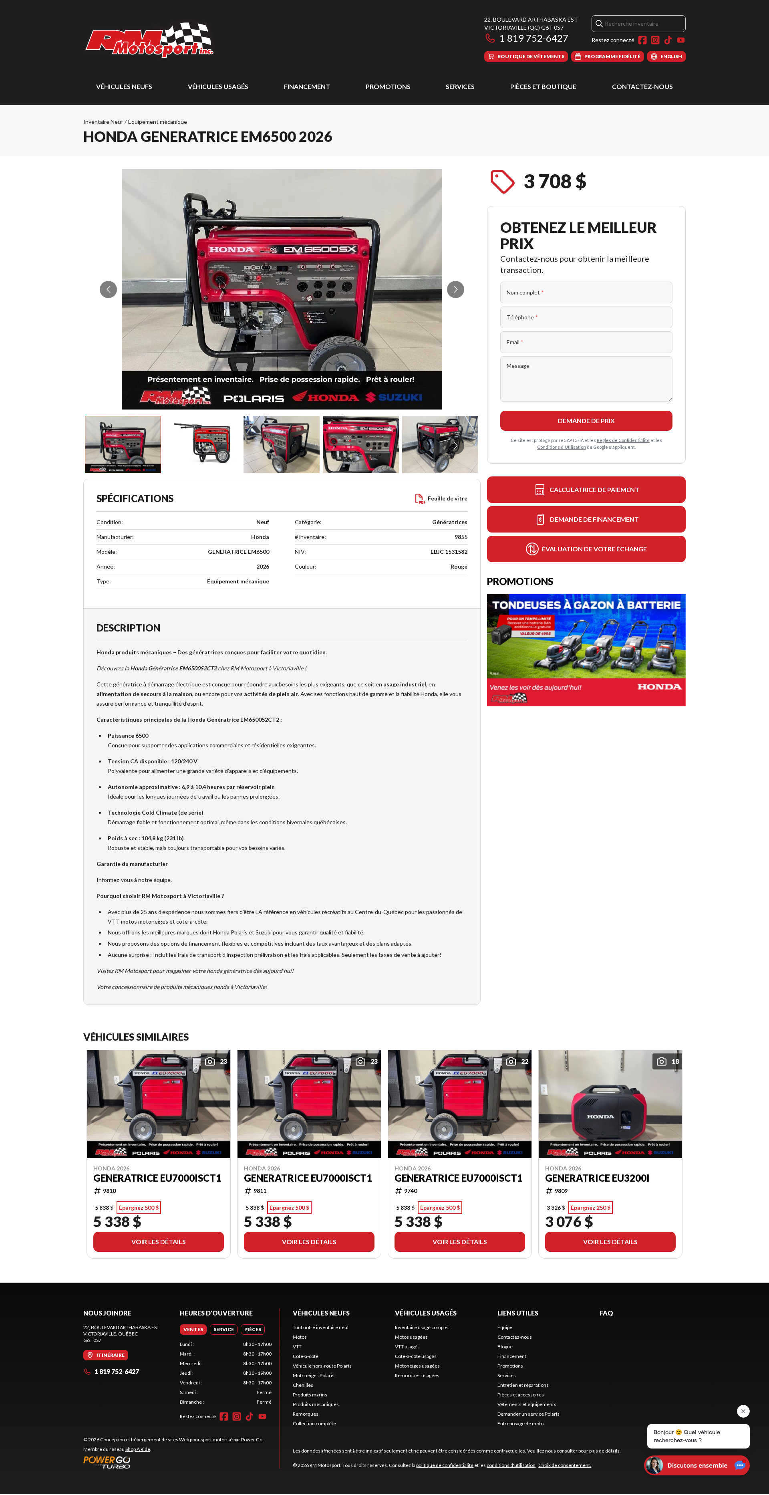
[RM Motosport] (152, 39)
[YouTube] (681, 40)
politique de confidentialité (444, 1465)
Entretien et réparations (523, 1385)
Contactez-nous (642, 86)
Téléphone (522, 317)
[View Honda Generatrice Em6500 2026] (123, 444)
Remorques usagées (417, 1375)
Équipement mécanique (157, 121)
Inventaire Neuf (103, 121)
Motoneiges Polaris (313, 1375)
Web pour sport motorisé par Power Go (220, 1439)
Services (460, 86)
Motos (300, 1337)
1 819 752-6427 (533, 38)
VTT (297, 1347)
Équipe (504, 1327)
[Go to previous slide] (108, 289)
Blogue (505, 1347)
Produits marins (310, 1395)
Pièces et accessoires (520, 1395)
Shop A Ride (137, 1449)
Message (518, 365)
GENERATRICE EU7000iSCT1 (157, 1178)
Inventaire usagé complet (422, 1327)
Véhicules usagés (218, 86)
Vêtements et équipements (526, 1404)
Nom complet (525, 292)
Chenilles (303, 1385)
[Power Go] (173, 1462)
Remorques (305, 1414)
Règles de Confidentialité (623, 440)
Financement (307, 86)
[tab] (193, 1329)
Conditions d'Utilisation (561, 447)
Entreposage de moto (520, 1423)
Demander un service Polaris (528, 1414)
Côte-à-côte (305, 1356)
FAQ (606, 1313)
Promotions (388, 86)
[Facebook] (642, 40)
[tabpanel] (226, 1373)
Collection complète (314, 1423)
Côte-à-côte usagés (416, 1356)
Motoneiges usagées (417, 1366)
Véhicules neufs (124, 86)
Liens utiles (517, 1313)
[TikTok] (668, 40)
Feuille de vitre (447, 498)
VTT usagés (407, 1347)
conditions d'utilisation (511, 1465)
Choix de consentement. (564, 1465)
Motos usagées (411, 1337)
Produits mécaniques (316, 1404)
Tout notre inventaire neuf (321, 1327)
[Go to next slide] (455, 289)
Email (515, 342)
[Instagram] (655, 40)
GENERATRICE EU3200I (597, 1178)
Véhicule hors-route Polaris (322, 1366)
